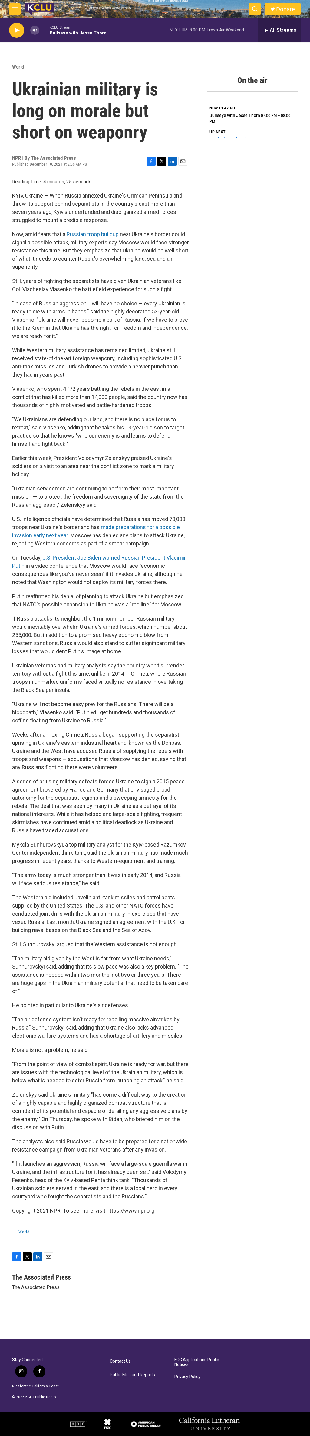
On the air (252, 80)
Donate (285, 9)
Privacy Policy (187, 1376)
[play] (16, 30)
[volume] (35, 30)
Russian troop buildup (93, 234)
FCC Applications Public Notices (196, 1362)
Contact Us (120, 1361)
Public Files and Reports (132, 1375)
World (18, 67)
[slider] (44, 30)
